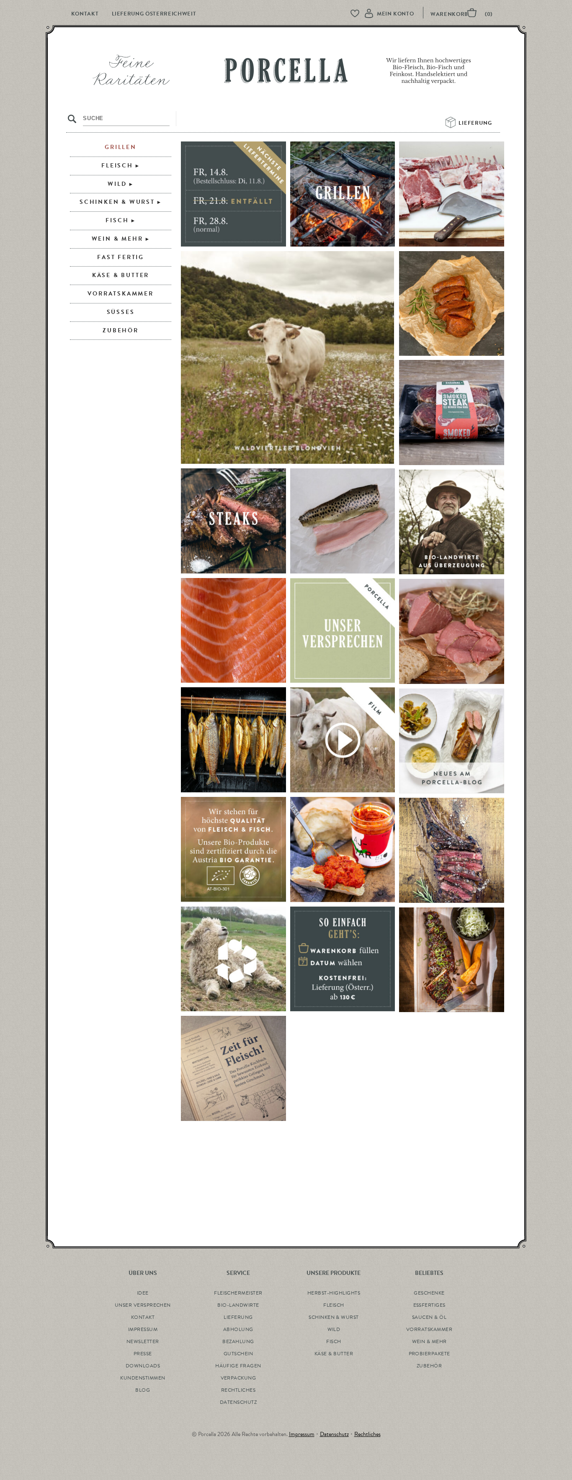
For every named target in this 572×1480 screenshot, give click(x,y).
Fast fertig (120, 257)
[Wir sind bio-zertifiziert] (233, 849)
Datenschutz (334, 1434)
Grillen (121, 147)
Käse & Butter (120, 275)
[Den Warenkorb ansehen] (465, 14)
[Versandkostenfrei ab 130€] (342, 959)
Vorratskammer (120, 293)
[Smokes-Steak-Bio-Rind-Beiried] (451, 412)
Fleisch (117, 165)
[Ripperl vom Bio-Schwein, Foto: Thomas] (451, 960)
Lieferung (476, 123)
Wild (117, 184)
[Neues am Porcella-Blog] (451, 741)
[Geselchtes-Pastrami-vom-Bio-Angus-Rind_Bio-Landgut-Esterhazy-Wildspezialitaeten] (451, 631)
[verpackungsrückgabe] (233, 959)
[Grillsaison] (342, 194)
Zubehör (121, 330)
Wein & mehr (117, 238)
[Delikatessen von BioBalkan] (342, 849)
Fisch (117, 220)
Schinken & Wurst (117, 202)
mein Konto (395, 14)
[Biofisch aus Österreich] (342, 521)
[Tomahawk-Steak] (451, 850)
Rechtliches (367, 1434)
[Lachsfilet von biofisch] (233, 630)
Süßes (121, 312)
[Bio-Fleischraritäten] (451, 194)
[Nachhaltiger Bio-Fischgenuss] (233, 740)
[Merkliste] (359, 14)
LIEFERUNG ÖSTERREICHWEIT (154, 14)
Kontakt (85, 14)
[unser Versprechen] (342, 630)
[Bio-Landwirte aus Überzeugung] (451, 522)
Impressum (301, 1434)
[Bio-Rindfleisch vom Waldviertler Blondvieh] (287, 358)
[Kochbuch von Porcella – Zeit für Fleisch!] (233, 1068)
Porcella (286, 72)
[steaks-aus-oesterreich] (233, 521)
